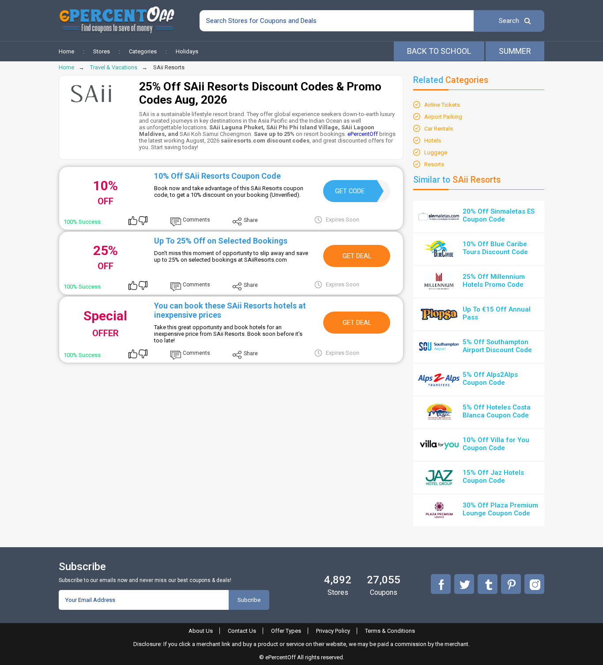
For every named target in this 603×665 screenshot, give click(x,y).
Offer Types (286, 630)
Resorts (434, 164)
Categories (143, 51)
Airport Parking (443, 116)
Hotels (432, 140)
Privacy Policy (333, 630)
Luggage (435, 152)
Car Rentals (438, 128)
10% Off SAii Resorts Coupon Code (217, 175)
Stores (101, 51)
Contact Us (242, 630)
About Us (200, 630)
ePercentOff (362, 134)
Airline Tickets (442, 104)
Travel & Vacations (113, 67)
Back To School (439, 51)
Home (66, 51)
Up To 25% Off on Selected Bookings (220, 240)
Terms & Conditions (390, 630)
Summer (515, 51)
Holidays (187, 51)
